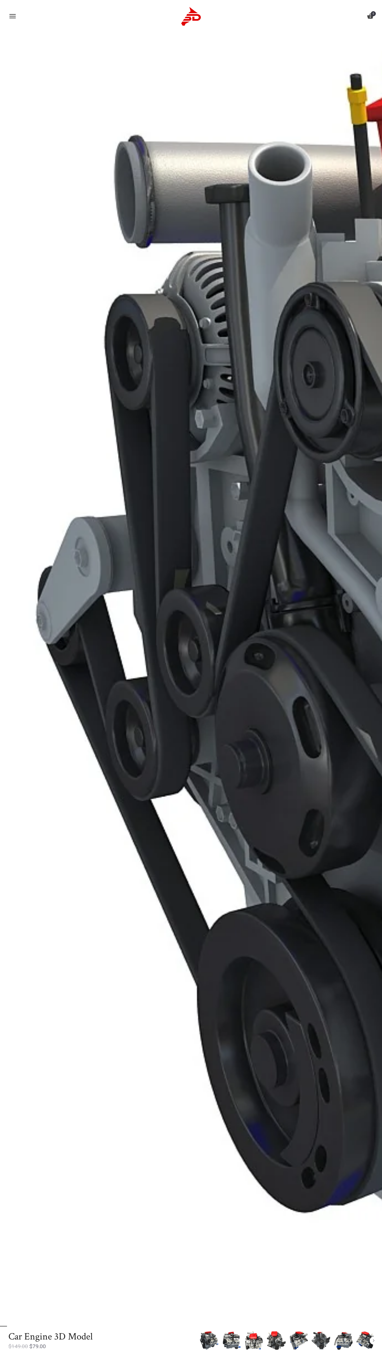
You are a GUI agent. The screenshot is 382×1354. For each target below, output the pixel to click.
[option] (209, 1340)
